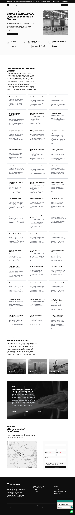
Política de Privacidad (58, 463)
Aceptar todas (56, 1)
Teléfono (58, 447)
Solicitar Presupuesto (12, 34)
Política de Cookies (57, 488)
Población (58, 452)
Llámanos (21, 34)
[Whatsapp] (71, 511)
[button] (22, 454)
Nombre (47, 443)
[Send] (72, 507)
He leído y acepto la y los (54, 464)
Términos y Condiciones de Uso (52, 464)
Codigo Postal (48, 452)
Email (46, 447)
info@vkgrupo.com (36, 491)
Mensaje (47, 457)
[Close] (72, 501)
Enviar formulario (55, 467)
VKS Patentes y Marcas (14, 5)
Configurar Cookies (57, 493)
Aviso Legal (56, 486)
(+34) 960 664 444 (36, 489)
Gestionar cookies (64, 1)
